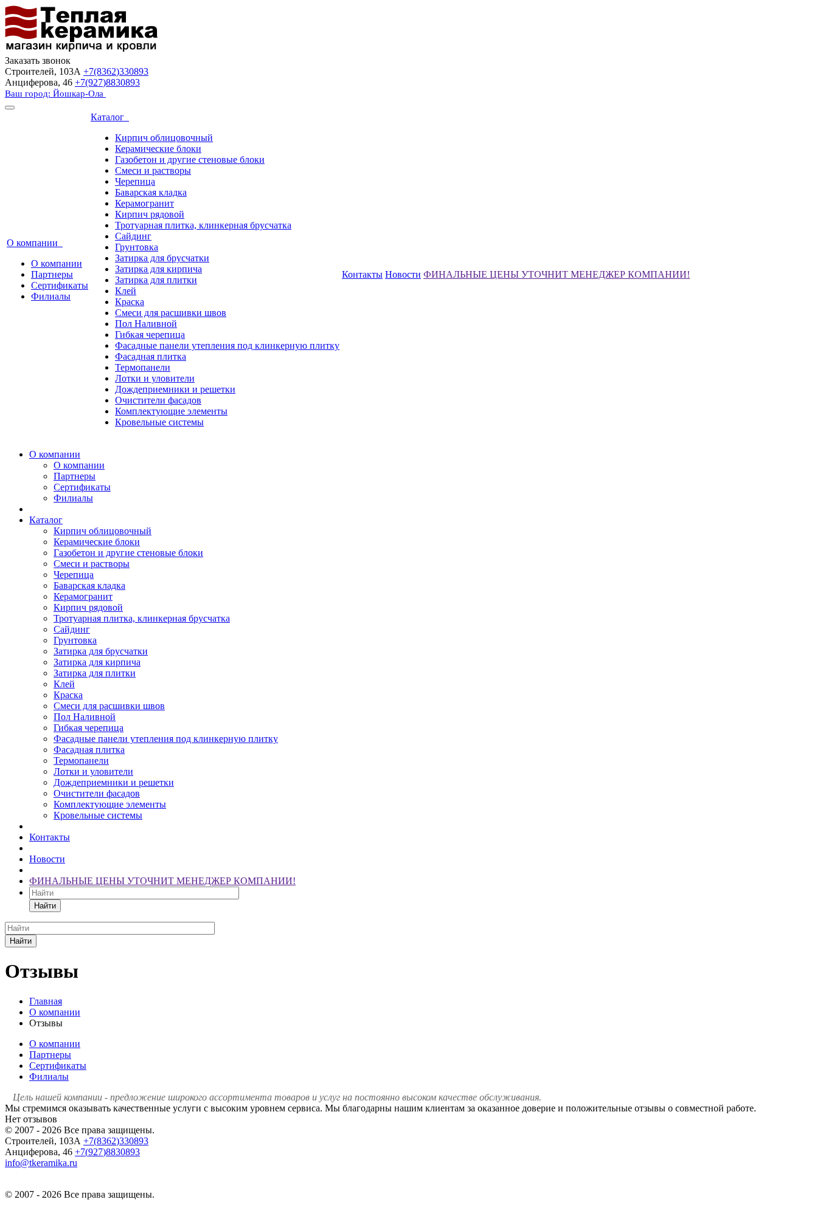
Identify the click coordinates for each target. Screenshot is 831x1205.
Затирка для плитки (156, 280)
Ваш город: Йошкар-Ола (55, 93)
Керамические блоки (158, 148)
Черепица (135, 181)
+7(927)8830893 (107, 82)
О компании (35, 243)
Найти (45, 905)
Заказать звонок (38, 60)
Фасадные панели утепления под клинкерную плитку (227, 345)
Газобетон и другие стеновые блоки (190, 159)
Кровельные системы (159, 422)
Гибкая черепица (150, 334)
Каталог (110, 117)
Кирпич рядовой (149, 214)
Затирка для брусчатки (162, 258)
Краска (129, 302)
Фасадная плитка (150, 356)
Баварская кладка (151, 192)
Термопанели (142, 367)
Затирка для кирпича (158, 269)
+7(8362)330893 (115, 71)
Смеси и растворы (153, 170)
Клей (125, 291)
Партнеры (52, 274)
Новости (403, 274)
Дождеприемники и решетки (175, 389)
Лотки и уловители (155, 378)
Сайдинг (133, 236)
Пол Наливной (146, 323)
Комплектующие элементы (171, 411)
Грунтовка (136, 247)
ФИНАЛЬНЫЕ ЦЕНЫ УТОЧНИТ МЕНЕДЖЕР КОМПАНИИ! (556, 274)
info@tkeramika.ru (41, 1163)
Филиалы (51, 296)
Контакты (362, 274)
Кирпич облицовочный (164, 137)
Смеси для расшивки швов (170, 312)
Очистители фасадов (158, 400)
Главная (45, 1001)
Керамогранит (144, 203)
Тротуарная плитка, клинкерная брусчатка (203, 225)
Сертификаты (59, 285)
